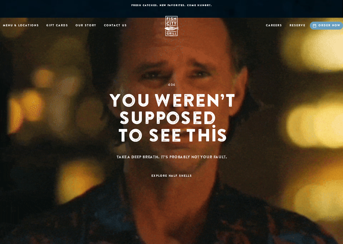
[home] (171, 26)
